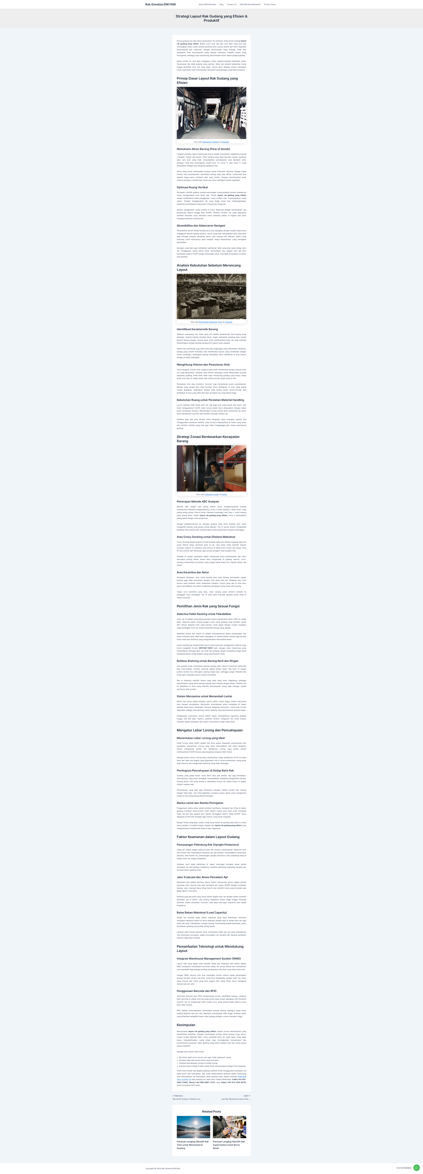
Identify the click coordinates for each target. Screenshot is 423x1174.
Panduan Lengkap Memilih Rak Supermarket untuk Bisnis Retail (229, 1145)
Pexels (224, 494)
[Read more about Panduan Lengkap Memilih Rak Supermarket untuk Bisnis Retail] (229, 1127)
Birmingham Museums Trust (210, 322)
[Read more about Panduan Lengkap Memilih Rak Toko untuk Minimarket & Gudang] (193, 1127)
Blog (221, 4)
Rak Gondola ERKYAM (160, 4)
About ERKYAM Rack (207, 4)
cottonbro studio (212, 494)
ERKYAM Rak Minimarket (250, 4)
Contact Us (231, 4)
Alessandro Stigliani (210, 142)
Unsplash (225, 142)
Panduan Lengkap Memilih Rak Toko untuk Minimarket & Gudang (193, 1145)
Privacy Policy (270, 4)
